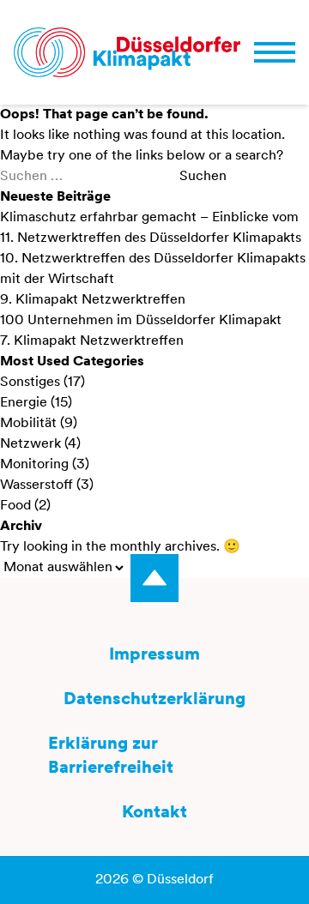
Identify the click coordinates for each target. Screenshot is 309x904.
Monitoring (34, 465)
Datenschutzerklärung (154, 699)
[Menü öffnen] (274, 52)
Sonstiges (30, 382)
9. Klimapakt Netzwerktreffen (92, 300)
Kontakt (154, 813)
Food (15, 506)
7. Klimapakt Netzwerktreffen (92, 341)
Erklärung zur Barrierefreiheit (110, 756)
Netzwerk (30, 444)
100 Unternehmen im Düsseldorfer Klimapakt (141, 321)
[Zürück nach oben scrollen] (154, 578)
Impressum (154, 655)
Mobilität (28, 424)
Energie (23, 403)
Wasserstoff (36, 485)
